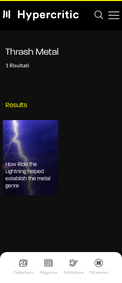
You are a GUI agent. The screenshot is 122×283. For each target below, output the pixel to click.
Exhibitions (74, 272)
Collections (24, 272)
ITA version (99, 272)
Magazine (48, 272)
